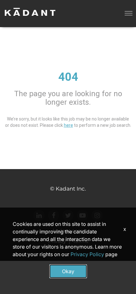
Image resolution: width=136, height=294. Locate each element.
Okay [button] (68, 271)
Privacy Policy (87, 254)
